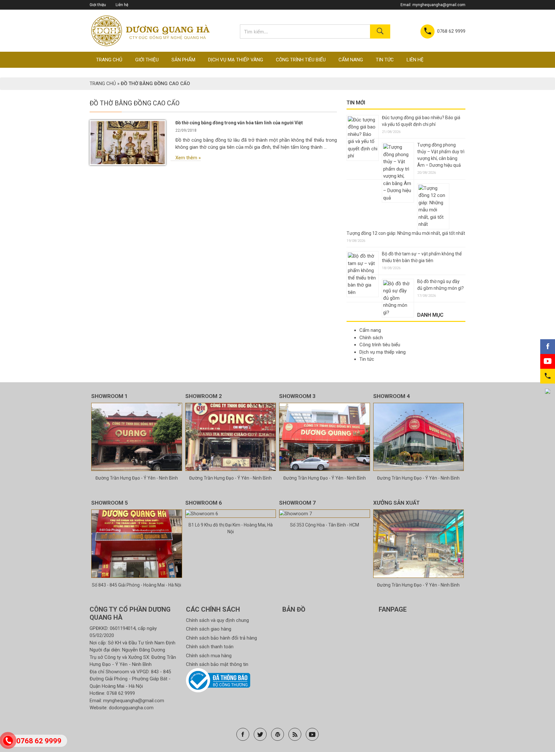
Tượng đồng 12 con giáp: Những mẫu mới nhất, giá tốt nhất (406, 233)
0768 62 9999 (121, 693)
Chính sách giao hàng (208, 629)
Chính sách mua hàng (209, 656)
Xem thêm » (188, 158)
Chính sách (371, 338)
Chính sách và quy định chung (217, 620)
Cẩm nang (351, 60)
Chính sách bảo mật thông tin (217, 664)
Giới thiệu (98, 5)
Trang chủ (109, 60)
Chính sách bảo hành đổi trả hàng (221, 638)
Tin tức (385, 60)
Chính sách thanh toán (209, 647)
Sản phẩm (183, 60)
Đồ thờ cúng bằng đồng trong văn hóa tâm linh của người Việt (239, 122)
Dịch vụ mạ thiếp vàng (235, 60)
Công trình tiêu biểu (301, 60)
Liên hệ (122, 5)
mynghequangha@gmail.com (438, 5)
